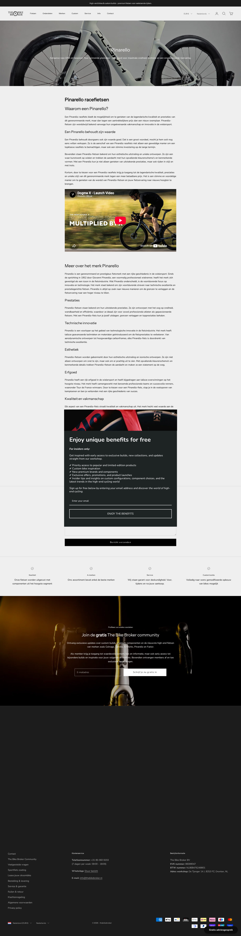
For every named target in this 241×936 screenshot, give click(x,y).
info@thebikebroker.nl (91, 878)
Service (88, 13)
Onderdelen (47, 13)
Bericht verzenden (120, 542)
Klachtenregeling (16, 897)
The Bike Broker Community (22, 859)
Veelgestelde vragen (18, 864)
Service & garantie (17, 886)
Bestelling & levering (18, 881)
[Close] (173, 413)
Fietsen (33, 13)
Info (98, 13)
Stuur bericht (91, 871)
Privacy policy (15, 908)
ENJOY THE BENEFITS (120, 513)
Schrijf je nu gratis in (145, 672)
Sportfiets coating (17, 870)
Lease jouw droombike (19, 875)
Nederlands (202, 14)
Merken (62, 13)
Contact (110, 13)
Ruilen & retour (15, 891)
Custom (75, 13)
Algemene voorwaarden (20, 902)
